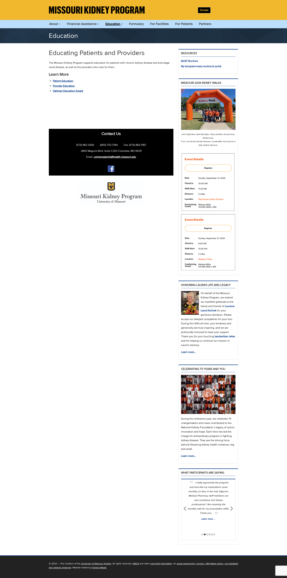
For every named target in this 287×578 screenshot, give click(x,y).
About (54, 24)
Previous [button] (185, 508)
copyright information (161, 563)
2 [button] (205, 534)
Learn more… (188, 352)
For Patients (184, 24)
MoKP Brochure (189, 61)
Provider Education (64, 86)
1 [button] (202, 534)
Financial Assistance (82, 24)
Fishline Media (99, 567)
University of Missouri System (96, 563)
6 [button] (214, 534)
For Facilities (159, 24)
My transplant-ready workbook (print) (201, 66)
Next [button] (231, 508)
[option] (208, 500)
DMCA (136, 563)
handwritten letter (224, 336)
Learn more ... (208, 518)
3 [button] (207, 534)
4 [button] (209, 534)
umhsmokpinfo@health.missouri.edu (115, 157)
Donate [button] (204, 10)
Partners (205, 24)
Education (113, 24)
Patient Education (63, 81)
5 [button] (212, 534)
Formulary (136, 24)
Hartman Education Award (68, 91)
